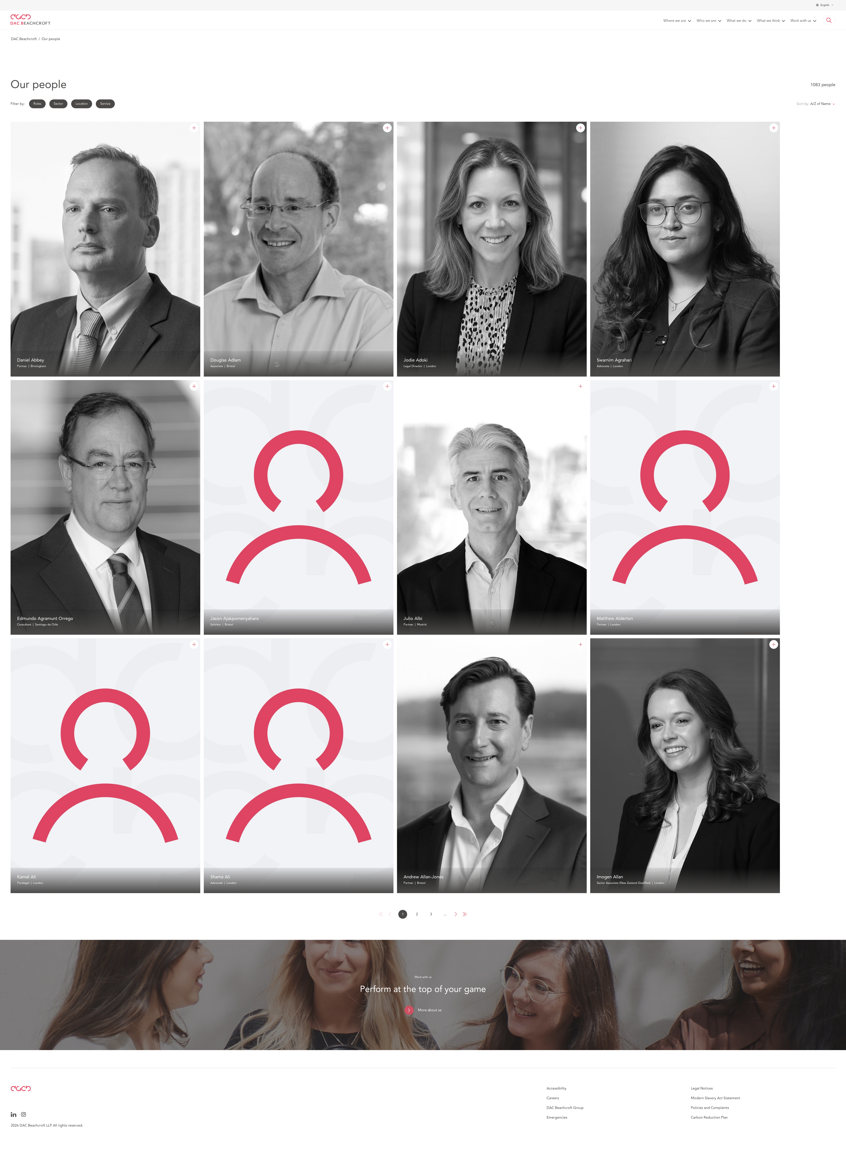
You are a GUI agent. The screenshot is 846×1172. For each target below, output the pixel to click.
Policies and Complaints (710, 1107)
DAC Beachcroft (24, 39)
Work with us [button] (800, 21)
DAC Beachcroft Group (565, 1107)
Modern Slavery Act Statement (715, 1098)
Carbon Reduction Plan (709, 1117)
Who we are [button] (706, 21)
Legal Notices (702, 1088)
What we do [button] (736, 21)
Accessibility (556, 1088)
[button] (829, 20)
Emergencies (557, 1117)
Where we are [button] (674, 21)
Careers (553, 1098)
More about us (430, 1010)
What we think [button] (768, 21)
